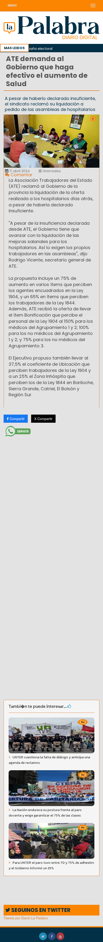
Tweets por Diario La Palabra (26, 918)
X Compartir (43, 418)
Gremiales (51, 170)
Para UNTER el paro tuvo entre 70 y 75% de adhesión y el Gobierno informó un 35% (51, 865)
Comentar (21, 175)
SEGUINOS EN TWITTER (40, 910)
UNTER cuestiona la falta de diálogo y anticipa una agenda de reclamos (49, 760)
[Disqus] (51, 502)
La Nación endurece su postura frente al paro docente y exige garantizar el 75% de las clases (45, 812)
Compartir (17, 418)
